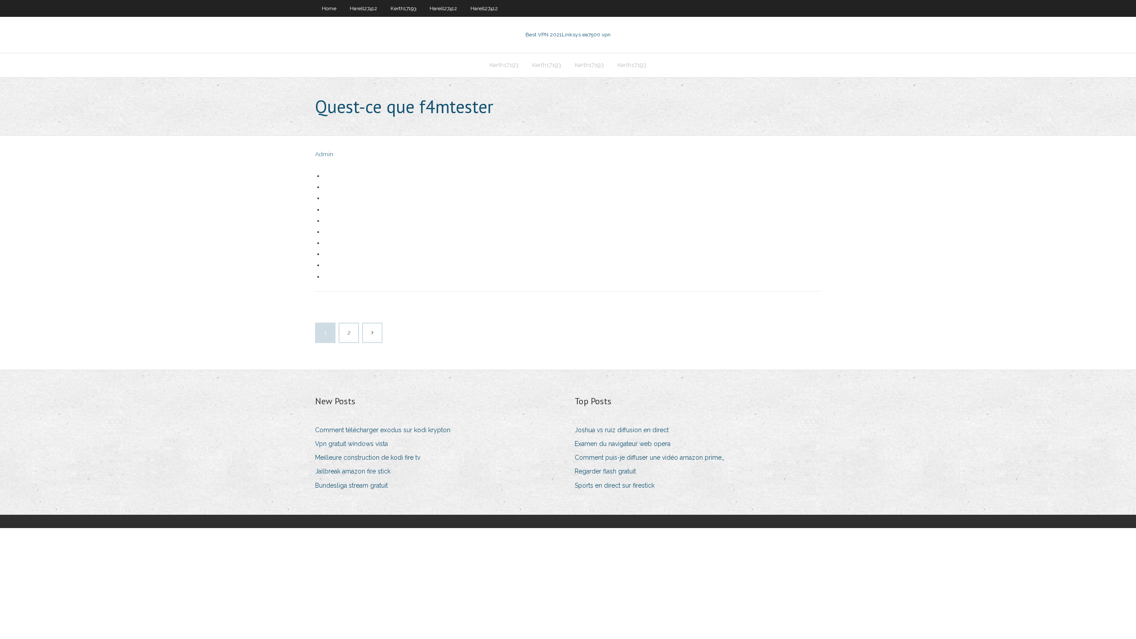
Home (329, 8)
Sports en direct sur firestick (615, 485)
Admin (324, 154)
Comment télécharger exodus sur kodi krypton (382, 430)
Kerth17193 (403, 8)
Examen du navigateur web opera (623, 443)
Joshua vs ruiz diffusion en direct (622, 430)
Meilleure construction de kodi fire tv (367, 457)
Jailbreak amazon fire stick (352, 471)
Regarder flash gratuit (605, 471)
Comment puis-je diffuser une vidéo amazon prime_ (650, 457)
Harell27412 (363, 8)
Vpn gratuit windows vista (351, 443)
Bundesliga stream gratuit (351, 485)
